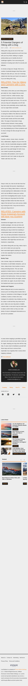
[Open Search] (24, 2)
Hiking (11, 387)
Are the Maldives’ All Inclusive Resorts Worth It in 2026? (20, 425)
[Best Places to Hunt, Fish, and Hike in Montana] (6, 434)
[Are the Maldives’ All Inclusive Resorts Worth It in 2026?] (6, 426)
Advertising (16, 657)
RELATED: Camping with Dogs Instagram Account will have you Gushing (13, 214)
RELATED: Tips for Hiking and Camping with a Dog (13, 83)
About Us (3, 657)
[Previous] (21, 460)
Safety (23, 387)
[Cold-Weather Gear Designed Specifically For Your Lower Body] (6, 451)
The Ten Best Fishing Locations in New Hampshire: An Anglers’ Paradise (19, 441)
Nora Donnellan (16, 47)
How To (18, 387)
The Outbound (7, 356)
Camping (4, 387)
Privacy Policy (4, 661)
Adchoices (22, 657)
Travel (15, 429)
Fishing (15, 446)
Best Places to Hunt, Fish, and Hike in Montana (18, 433)
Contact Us (9, 657)
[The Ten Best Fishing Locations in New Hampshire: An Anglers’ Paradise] (6, 442)
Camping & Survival (19, 453)
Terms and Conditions (14, 661)
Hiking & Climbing (7, 39)
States (15, 436)
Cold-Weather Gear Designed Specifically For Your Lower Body (19, 450)
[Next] (24, 460)
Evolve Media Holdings (20, 669)
